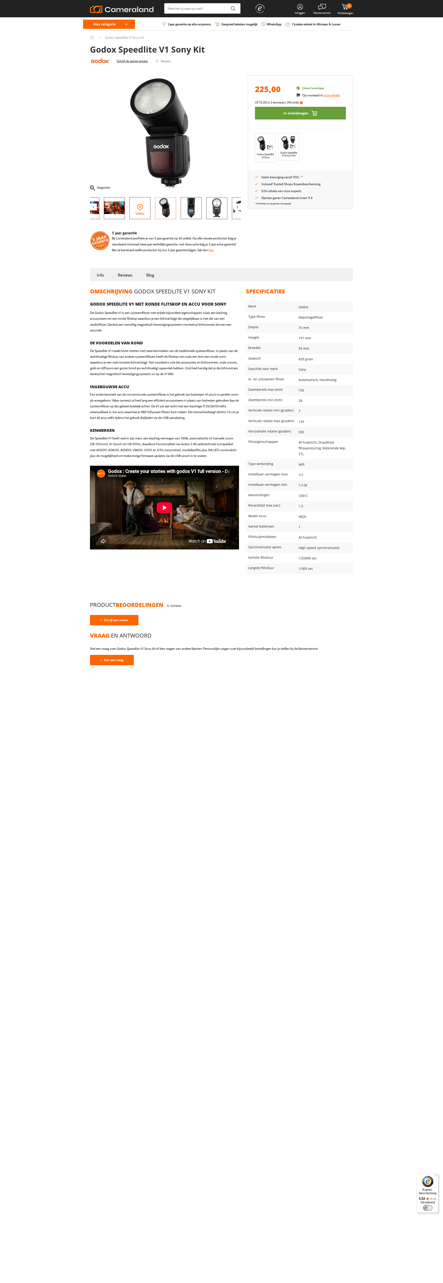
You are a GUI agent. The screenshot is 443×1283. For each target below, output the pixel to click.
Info (100, 275)
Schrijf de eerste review (132, 61)
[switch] (427, 1208)
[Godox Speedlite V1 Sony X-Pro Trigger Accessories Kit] (288, 142)
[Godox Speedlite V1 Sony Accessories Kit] (265, 143)
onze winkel (331, 95)
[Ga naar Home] (92, 37)
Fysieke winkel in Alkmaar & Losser (316, 24)
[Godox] (100, 60)
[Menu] (435, 1176)
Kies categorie (104, 24)
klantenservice (308, 649)
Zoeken (233, 8)
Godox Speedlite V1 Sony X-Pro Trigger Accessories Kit (288, 157)
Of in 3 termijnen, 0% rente (278, 102)
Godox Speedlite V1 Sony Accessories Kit (265, 157)
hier (211, 250)
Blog (150, 275)
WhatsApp (273, 24)
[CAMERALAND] (121, 8)
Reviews (125, 275)
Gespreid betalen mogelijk (239, 24)
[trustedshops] (257, 13)
